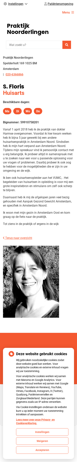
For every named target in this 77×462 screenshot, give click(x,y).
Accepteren (42, 450)
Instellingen (42, 432)
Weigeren (42, 441)
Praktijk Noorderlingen (28, 29)
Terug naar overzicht (18, 238)
